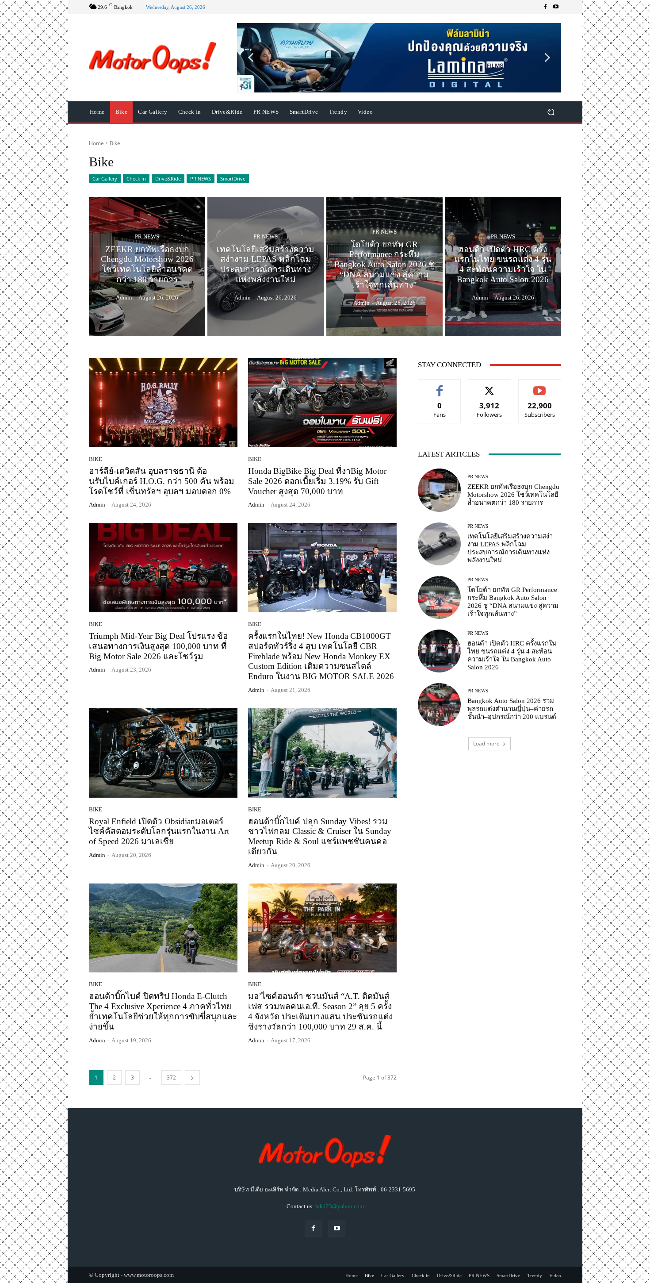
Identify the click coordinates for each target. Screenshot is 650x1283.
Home (96, 143)
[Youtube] (556, 7)
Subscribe (540, 386)
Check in (136, 178)
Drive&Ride (168, 178)
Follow (489, 386)
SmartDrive (232, 178)
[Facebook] (545, 7)
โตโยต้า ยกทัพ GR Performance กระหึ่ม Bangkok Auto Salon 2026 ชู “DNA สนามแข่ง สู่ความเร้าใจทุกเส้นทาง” (512, 601)
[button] (399, 57)
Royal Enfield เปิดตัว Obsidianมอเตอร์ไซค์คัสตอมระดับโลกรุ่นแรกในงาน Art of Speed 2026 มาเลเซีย (159, 831)
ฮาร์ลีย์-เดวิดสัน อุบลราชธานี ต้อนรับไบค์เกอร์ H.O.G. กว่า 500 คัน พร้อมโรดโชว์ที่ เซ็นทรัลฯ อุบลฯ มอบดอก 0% (161, 481)
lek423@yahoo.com (339, 1206)
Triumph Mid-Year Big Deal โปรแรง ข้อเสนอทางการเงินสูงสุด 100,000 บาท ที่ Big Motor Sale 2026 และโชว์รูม (158, 646)
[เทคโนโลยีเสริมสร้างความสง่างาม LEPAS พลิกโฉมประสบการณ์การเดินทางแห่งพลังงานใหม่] (265, 267)
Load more (486, 743)
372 (171, 1077)
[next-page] (192, 1077)
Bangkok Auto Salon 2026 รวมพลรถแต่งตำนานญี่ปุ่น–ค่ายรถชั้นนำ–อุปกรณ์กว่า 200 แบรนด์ (511, 708)
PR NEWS (200, 178)
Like (440, 386)
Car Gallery (104, 178)
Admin (97, 504)
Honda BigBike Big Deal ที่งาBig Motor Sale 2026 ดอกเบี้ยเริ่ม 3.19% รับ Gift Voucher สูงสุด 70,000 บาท (317, 481)
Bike (95, 459)
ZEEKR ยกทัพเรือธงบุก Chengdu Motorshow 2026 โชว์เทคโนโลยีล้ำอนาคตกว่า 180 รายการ (513, 494)
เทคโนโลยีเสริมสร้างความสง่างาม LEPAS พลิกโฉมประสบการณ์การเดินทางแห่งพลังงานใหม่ (510, 548)
